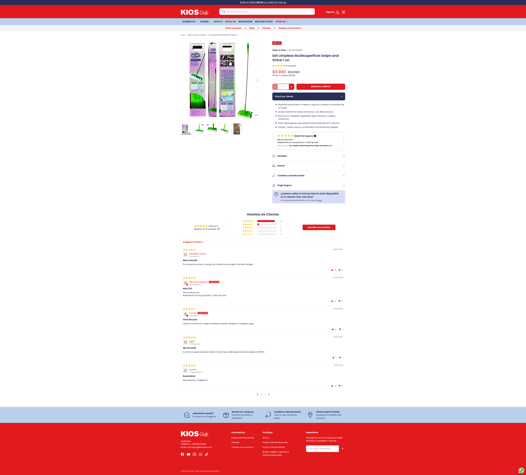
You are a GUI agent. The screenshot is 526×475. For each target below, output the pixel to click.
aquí (320, 200)
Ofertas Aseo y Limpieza (197, 35)
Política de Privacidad (274, 447)
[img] (189, 249)
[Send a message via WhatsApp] (521, 470)
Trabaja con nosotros (242, 447)
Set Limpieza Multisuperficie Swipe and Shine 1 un (224, 35)
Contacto (186, 441)
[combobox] (267, 11)
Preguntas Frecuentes (242, 437)
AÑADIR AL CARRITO (321, 86)
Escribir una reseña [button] (319, 227)
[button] (344, 12)
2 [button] (261, 394)
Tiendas (235, 442)
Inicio (183, 35)
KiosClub (190, 471)
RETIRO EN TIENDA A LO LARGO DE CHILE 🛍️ (263, 2)
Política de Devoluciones (275, 442)
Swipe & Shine (279, 50)
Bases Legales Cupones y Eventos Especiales (276, 453)
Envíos (266, 437)
